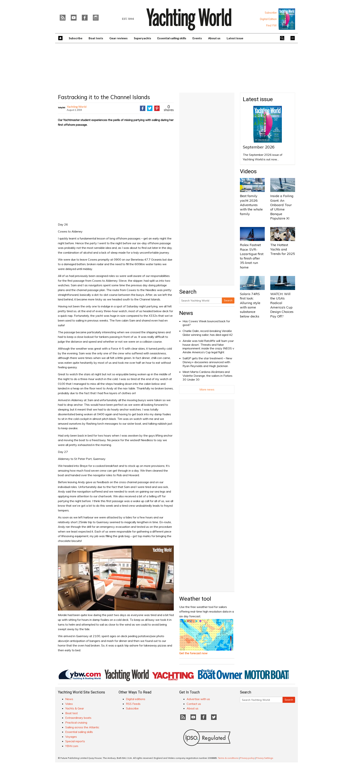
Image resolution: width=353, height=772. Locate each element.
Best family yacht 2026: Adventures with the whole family (251, 205)
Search (228, 300)
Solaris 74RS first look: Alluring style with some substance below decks (250, 305)
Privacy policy (247, 758)
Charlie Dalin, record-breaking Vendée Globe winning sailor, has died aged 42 (208, 333)
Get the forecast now (193, 653)
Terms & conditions (228, 758)
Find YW (271, 25)
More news (206, 389)
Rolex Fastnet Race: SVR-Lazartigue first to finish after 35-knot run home (251, 256)
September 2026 (258, 147)
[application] (116, 578)
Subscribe (271, 12)
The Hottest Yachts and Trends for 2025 (282, 249)
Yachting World (76, 106)
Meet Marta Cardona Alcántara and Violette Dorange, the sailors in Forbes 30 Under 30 (207, 375)
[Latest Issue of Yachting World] (287, 19)
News (186, 313)
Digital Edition (268, 19)
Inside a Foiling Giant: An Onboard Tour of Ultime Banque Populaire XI (281, 207)
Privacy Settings (264, 758)
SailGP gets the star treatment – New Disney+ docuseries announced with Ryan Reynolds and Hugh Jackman (207, 362)
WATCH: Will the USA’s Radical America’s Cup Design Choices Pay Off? (281, 305)
